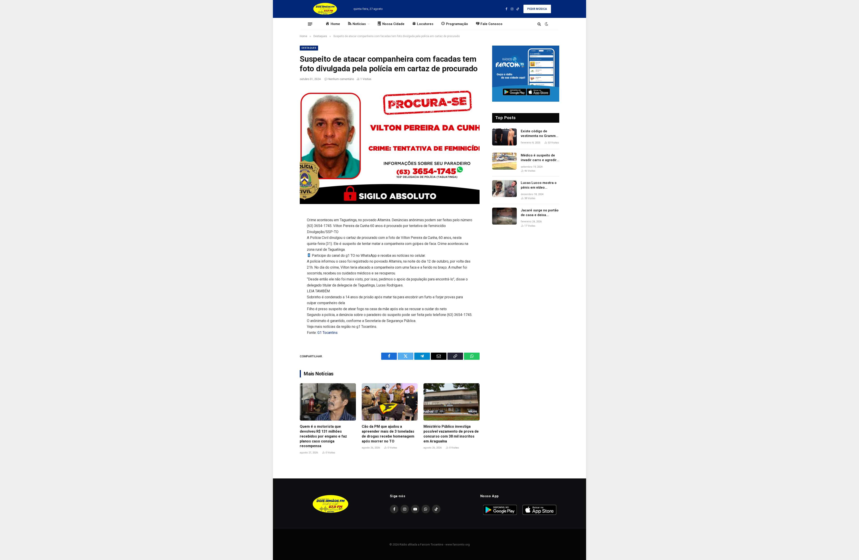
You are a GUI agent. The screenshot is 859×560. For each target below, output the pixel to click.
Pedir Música (537, 9)
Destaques (309, 47)
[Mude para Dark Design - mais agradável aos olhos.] (546, 24)
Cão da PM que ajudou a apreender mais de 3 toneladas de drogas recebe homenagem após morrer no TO (388, 433)
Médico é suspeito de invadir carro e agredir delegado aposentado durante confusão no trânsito (539, 158)
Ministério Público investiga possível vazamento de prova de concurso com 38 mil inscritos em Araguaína (451, 433)
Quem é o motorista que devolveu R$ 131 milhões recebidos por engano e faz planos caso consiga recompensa (323, 436)
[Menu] (310, 24)
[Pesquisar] (539, 24)
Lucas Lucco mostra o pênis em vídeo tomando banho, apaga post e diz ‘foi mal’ (539, 185)
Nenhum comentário (341, 79)
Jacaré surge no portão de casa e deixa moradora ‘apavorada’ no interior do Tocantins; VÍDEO (540, 213)
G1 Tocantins (327, 333)
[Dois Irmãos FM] (325, 9)
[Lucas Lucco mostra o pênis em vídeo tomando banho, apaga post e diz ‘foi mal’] (504, 188)
